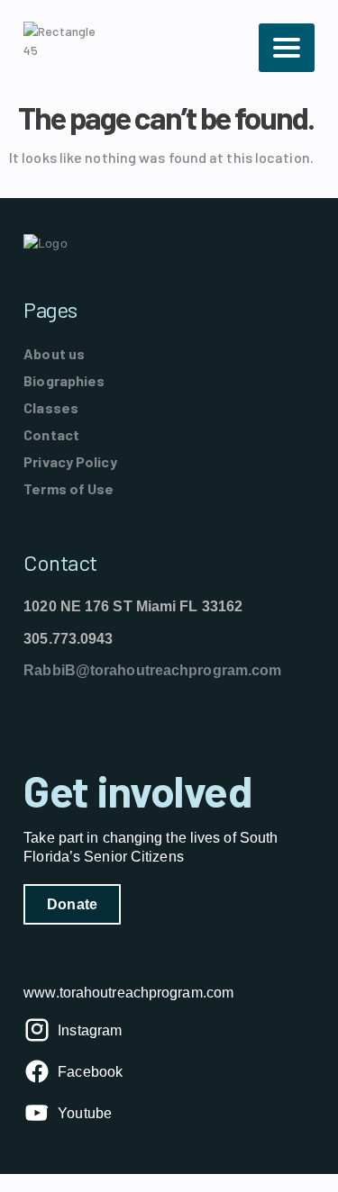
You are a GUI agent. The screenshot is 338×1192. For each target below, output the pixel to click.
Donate (72, 904)
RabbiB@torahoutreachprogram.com (152, 670)
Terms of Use (68, 488)
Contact (51, 434)
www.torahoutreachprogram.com (128, 992)
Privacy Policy (69, 461)
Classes (50, 407)
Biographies (64, 380)
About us (54, 353)
